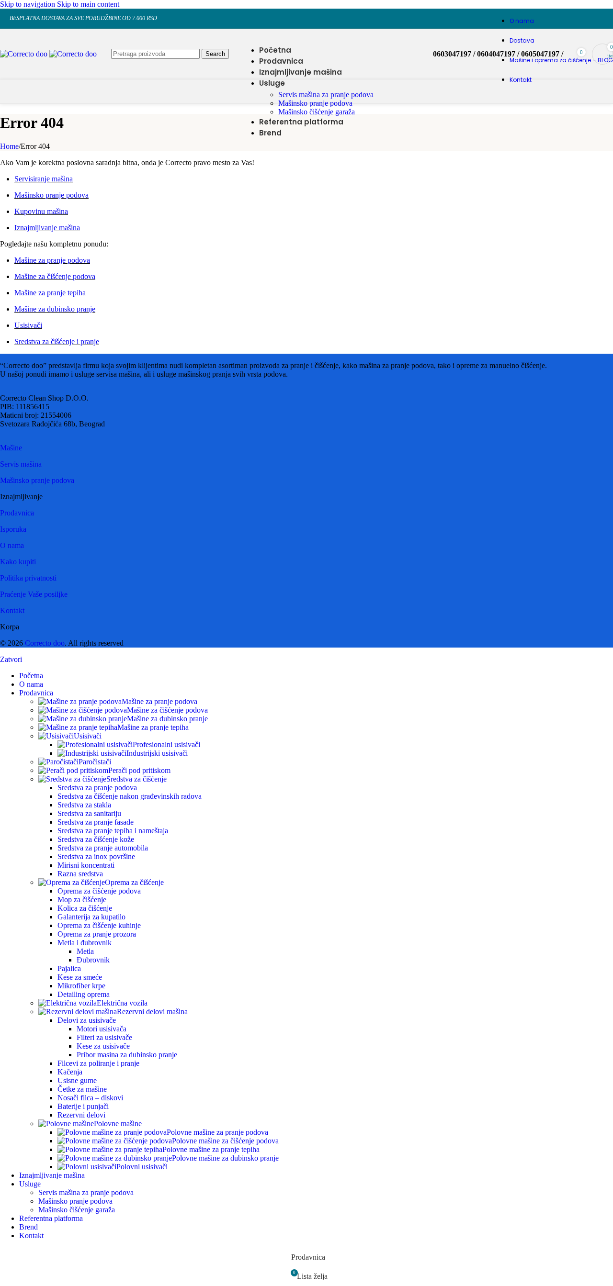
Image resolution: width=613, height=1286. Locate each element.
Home (9, 146)
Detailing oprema (83, 994)
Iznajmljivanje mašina (47, 228)
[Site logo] (24, 54)
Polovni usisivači (142, 1167)
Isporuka (13, 529)
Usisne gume (77, 1080)
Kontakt (12, 610)
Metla (85, 951)
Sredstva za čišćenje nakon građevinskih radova (129, 796)
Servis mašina (21, 464)
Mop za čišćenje (81, 899)
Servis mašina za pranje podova (326, 94)
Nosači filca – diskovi (90, 1098)
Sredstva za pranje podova (97, 787)
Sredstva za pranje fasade (95, 822)
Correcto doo (45, 643)
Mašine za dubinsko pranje (54, 309)
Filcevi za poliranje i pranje (98, 1063)
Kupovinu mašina (41, 211)
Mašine (11, 448)
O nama (12, 545)
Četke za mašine (82, 1089)
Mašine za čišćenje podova (54, 276)
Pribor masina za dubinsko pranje (127, 1055)
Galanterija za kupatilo (91, 917)
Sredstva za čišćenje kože (95, 839)
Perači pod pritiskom (139, 770)
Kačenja (69, 1072)
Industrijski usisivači (157, 753)
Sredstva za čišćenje (136, 779)
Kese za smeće (79, 977)
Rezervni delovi (81, 1115)
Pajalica (69, 968)
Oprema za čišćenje (134, 882)
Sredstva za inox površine (96, 856)
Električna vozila (122, 1003)
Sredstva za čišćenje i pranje (56, 341)
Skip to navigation (28, 4)
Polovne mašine (118, 1123)
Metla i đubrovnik (84, 943)
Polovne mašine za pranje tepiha (211, 1149)
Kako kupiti (18, 562)
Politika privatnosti (28, 578)
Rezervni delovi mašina (152, 1011)
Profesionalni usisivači (166, 744)
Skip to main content (88, 4)
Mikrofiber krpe (81, 986)
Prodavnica (17, 513)
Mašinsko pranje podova (315, 103)
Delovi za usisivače (86, 1020)
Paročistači (95, 762)
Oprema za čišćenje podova (99, 891)
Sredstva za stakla (84, 805)
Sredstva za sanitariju (89, 813)
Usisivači (28, 325)
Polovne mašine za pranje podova (217, 1132)
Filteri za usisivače (104, 1037)
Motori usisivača (101, 1029)
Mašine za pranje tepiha (50, 293)
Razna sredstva (80, 874)
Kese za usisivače (103, 1046)
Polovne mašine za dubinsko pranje (225, 1158)
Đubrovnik (93, 960)
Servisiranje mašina (43, 179)
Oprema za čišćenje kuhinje (99, 925)
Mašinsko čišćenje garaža (316, 112)
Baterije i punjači (83, 1106)
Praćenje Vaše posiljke (34, 594)
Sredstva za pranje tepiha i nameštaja (112, 831)
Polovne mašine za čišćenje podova (225, 1141)
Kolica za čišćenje (84, 908)
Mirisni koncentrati (85, 865)
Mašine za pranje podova (52, 260)
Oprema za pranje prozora (96, 934)
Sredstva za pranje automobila (102, 848)
